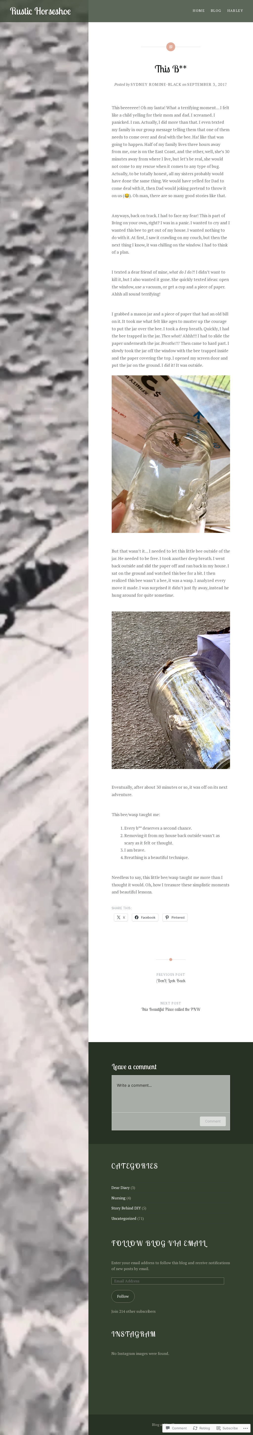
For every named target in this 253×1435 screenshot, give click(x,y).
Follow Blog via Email (158, 1243)
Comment (213, 1121)
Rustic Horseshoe (40, 11)
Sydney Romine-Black (156, 84)
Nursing (118, 1197)
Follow (123, 1296)
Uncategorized (123, 1218)
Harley (235, 10)
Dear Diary (120, 1187)
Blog (216, 10)
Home (199, 10)
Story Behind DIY (126, 1208)
